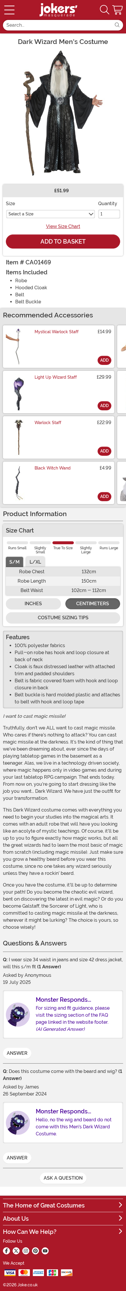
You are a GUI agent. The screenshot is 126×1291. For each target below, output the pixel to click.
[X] (16, 1250)
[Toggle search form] (104, 10)
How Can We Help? (30, 1231)
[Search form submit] (117, 25)
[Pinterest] (35, 1250)
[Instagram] (25, 1250)
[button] (118, 10)
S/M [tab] (14, 562)
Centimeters (92, 603)
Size (10, 203)
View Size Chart (63, 226)
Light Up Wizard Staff (56, 377)
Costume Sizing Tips (63, 617)
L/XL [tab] (35, 562)
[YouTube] (45, 1250)
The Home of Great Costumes (44, 1205)
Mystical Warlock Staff (57, 331)
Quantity (107, 203)
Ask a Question (63, 1178)
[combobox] (57, 25)
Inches (33, 603)
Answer (17, 1053)
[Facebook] (6, 1250)
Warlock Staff (48, 422)
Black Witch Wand (53, 468)
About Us (16, 1218)
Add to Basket (63, 241)
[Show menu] (9, 10)
